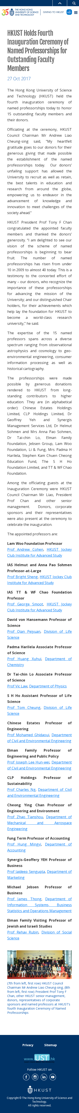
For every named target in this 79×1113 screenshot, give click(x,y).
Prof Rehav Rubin (22, 932)
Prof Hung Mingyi (24, 844)
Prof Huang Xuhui (24, 658)
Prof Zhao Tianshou (25, 816)
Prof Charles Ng (21, 789)
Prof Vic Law (17, 686)
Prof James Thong (24, 898)
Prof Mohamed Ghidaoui (28, 734)
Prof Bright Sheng (22, 576)
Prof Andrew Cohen (25, 549)
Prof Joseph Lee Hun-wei (28, 762)
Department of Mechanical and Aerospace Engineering (39, 822)
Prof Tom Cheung (23, 707)
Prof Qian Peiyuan (23, 631)
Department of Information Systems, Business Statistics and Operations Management (39, 904)
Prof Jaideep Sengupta (26, 871)
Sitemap (50, 1045)
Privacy (27, 1045)
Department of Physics (48, 686)
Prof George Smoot (25, 604)
